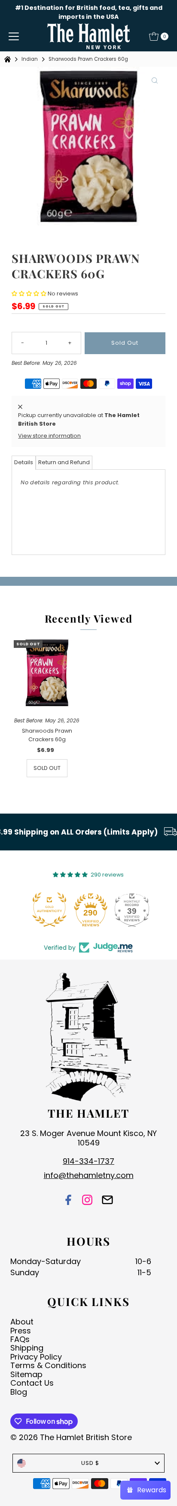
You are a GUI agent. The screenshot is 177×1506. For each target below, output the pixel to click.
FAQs (20, 1339)
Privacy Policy (36, 1356)
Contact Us (32, 1383)
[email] (107, 1200)
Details (23, 462)
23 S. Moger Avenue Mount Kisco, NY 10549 (88, 1138)
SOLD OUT (47, 768)
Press (20, 1330)
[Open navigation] (13, 36)
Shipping (26, 1347)
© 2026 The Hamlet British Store (71, 1437)
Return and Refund (64, 462)
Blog (18, 1392)
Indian (29, 59)
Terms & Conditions (48, 1365)
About (22, 1321)
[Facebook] (68, 1200)
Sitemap (26, 1374)
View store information (49, 435)
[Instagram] (87, 1200)
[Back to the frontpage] (8, 59)
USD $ (90, 1463)
